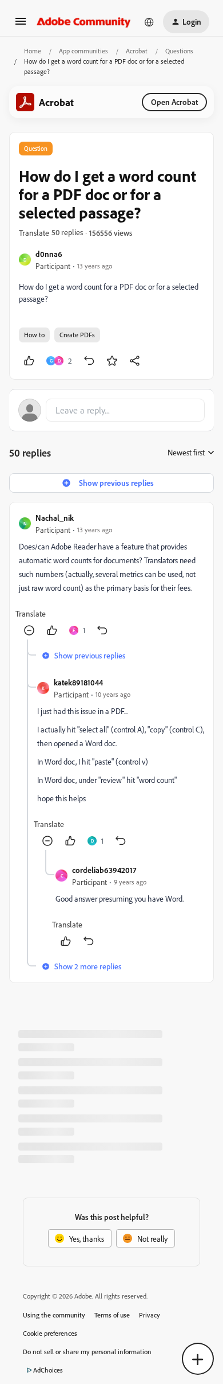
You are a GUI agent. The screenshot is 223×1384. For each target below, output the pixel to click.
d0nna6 (48, 254)
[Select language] (149, 22)
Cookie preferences (50, 1333)
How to (34, 334)
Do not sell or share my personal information (87, 1351)
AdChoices (48, 1370)
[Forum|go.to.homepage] (84, 22)
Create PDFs (77, 334)
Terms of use (112, 1315)
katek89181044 (78, 682)
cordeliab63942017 (104, 870)
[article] (111, 576)
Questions (179, 50)
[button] (20, 25)
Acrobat (137, 50)
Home (32, 50)
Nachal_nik (54, 518)
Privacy (149, 1315)
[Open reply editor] (111, 410)
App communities (83, 50)
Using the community (54, 1315)
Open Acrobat (174, 102)
